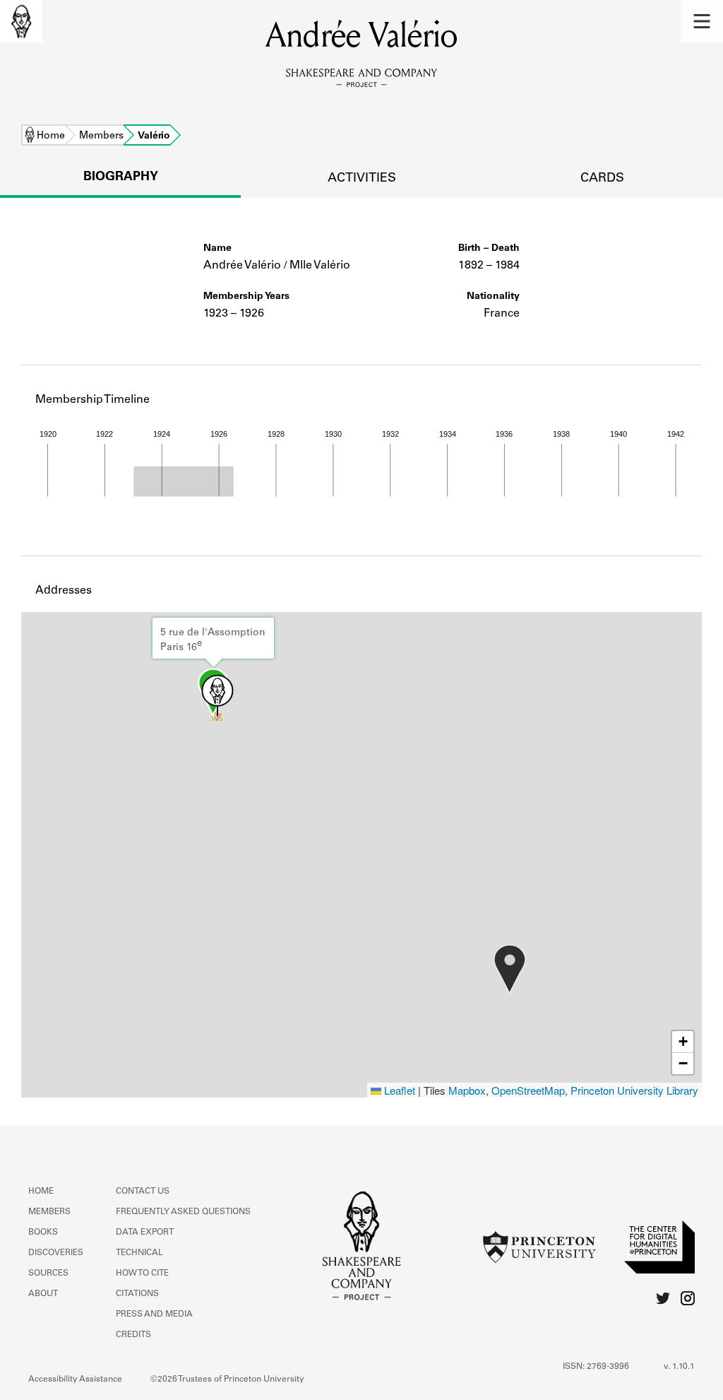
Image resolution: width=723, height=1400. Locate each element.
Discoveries (55, 1253)
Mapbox (467, 1090)
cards (602, 178)
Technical (139, 1253)
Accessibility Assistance (75, 1379)
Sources (48, 1273)
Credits (133, 1335)
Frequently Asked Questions (183, 1212)
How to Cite (142, 1273)
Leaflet (398, 1090)
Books (43, 1232)
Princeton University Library (634, 1090)
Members (101, 136)
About (43, 1294)
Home (51, 136)
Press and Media (154, 1314)
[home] (21, 21)
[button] (702, 21)
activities (362, 178)
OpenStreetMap (528, 1090)
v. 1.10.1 (679, 1367)
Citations (137, 1294)
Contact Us (142, 1191)
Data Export (145, 1232)
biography (120, 177)
